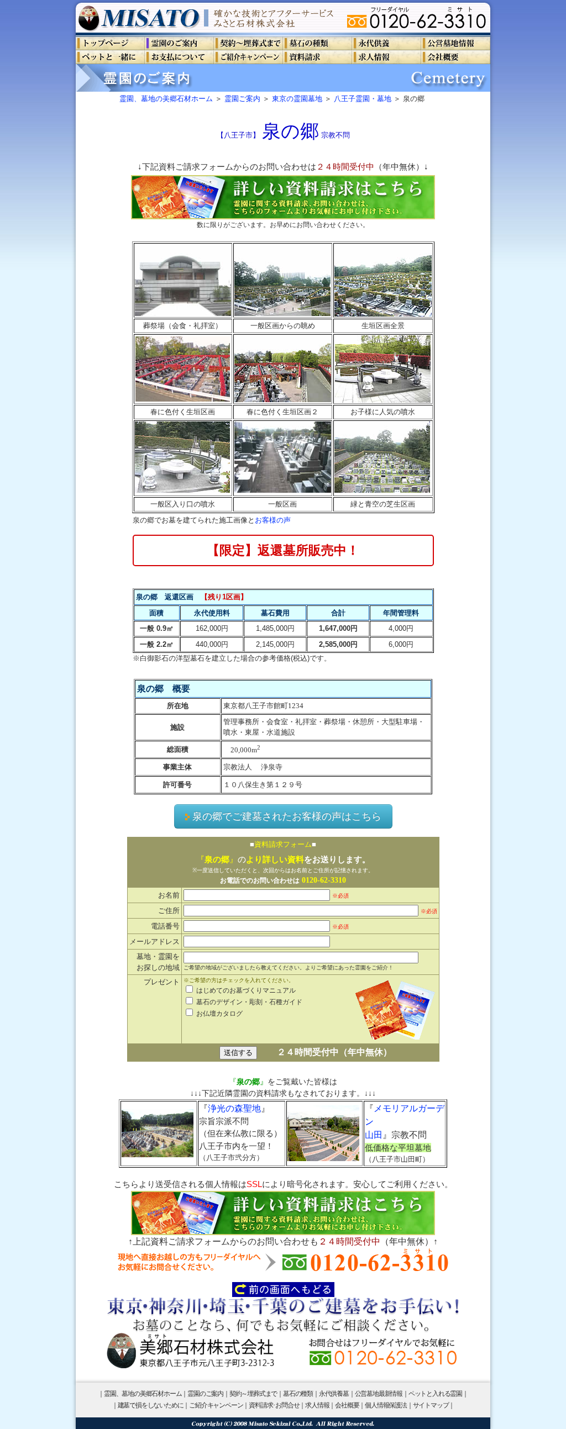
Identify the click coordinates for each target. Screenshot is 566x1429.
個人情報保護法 (386, 1405)
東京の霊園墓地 (297, 98)
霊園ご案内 (242, 98)
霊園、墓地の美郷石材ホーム (166, 98)
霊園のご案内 (205, 1394)
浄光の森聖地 (234, 1108)
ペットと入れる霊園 (435, 1394)
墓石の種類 (298, 1394)
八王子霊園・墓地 (362, 98)
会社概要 (347, 1405)
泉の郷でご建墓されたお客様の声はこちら (286, 816)
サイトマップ (431, 1405)
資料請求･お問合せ (274, 1405)
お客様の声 (273, 520)
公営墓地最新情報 (378, 1394)
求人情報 (317, 1405)
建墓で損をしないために (151, 1405)
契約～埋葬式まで (253, 1394)
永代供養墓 (334, 1394)
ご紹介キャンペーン (216, 1405)
